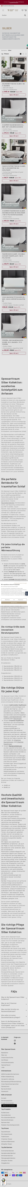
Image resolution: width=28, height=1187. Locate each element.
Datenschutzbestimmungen (20, 583)
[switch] (3, 1185)
